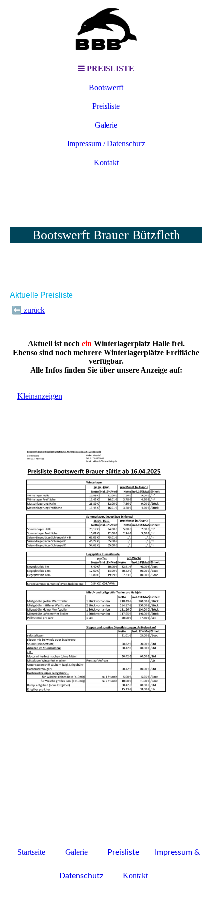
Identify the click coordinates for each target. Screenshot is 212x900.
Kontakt (106, 162)
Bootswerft (106, 87)
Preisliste (106, 106)
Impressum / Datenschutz (106, 143)
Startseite (31, 852)
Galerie (106, 125)
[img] (106, 29)
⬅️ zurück (28, 310)
